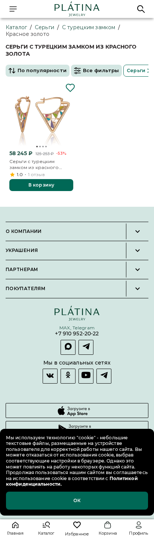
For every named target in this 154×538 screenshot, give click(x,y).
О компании (24, 231)
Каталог (16, 27)
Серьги (44, 27)
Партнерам (22, 269)
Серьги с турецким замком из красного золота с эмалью (34, 164)
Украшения (22, 250)
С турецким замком (88, 27)
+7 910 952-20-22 (77, 334)
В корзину (41, 185)
